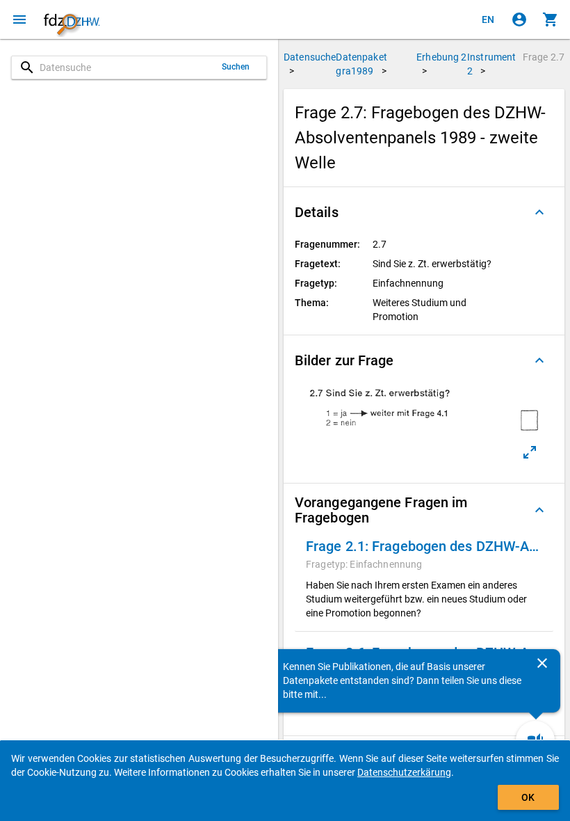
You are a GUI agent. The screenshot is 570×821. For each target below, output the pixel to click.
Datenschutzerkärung (404, 772)
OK (528, 797)
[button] (424, 212)
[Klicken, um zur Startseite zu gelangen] (71, 19)
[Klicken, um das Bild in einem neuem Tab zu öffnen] (530, 452)
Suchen (236, 67)
